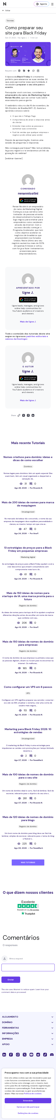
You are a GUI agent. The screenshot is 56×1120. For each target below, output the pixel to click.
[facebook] (11, 1054)
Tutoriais (10, 20)
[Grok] (33, 70)
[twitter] (25, 1054)
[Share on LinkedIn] (33, 415)
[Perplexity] (38, 70)
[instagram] (18, 1054)
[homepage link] (5, 4)
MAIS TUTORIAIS (28, 862)
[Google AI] (28, 70)
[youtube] (31, 1054)
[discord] (52, 1054)
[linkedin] (4, 1054)
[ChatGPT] (19, 70)
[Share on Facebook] (28, 415)
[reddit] (38, 1054)
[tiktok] (45, 1054)
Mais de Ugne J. (28, 321)
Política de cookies (33, 1093)
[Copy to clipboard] (18, 415)
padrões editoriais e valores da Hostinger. (26, 337)
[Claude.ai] (24, 70)
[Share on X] (23, 415)
